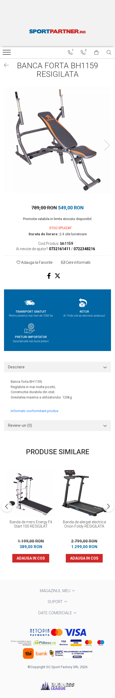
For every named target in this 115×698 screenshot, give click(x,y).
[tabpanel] (57, 139)
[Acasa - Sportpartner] (57, 31)
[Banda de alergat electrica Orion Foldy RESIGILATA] (84, 493)
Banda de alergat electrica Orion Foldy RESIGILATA (84, 524)
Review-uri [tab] (20, 425)
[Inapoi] (4, 65)
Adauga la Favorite (36, 262)
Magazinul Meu (55, 590)
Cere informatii (77, 262)
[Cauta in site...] (109, 52)
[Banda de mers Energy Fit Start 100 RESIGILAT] (31, 493)
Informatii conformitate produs (34, 411)
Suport (56, 601)
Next (106, 145)
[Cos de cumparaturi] (96, 52)
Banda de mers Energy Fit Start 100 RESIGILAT (31, 524)
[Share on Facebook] (49, 276)
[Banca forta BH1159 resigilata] (57, 139)
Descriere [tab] (16, 367)
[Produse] (7, 54)
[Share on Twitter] (57, 276)
